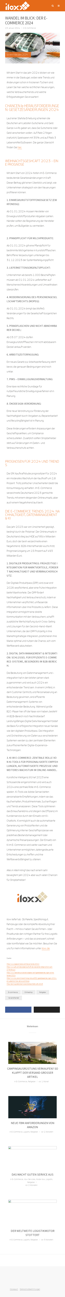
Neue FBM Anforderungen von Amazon (32, 1125)
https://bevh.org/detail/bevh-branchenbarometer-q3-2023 (25, 984)
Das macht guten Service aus (32, 1174)
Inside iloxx (40, 1179)
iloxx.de (46, 948)
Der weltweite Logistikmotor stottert (32, 1233)
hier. (20, 147)
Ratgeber (42, 992)
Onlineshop (28, 992)
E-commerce (13, 992)
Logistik (26, 1132)
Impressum (14, 1289)
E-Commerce (30, 28)
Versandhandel (13, 998)
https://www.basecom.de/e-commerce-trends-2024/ (23, 964)
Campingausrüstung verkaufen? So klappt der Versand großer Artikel (32, 1073)
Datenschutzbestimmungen (30, 1289)
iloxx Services (29, 1179)
